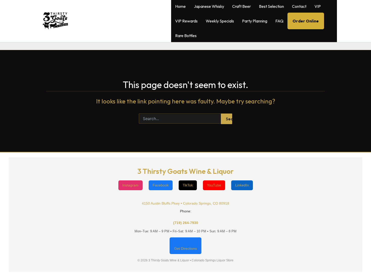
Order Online (306, 20)
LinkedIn (242, 185)
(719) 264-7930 (185, 223)
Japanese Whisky (209, 6)
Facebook (161, 185)
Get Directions (185, 248)
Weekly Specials (220, 20)
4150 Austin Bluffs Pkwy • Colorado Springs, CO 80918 (185, 203)
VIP (317, 6)
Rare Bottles (186, 35)
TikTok (188, 185)
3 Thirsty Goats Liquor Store (123, 21)
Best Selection (271, 6)
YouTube (214, 185)
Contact (299, 6)
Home (180, 6)
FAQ (279, 20)
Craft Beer (241, 6)
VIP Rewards (186, 20)
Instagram (130, 185)
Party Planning (254, 20)
